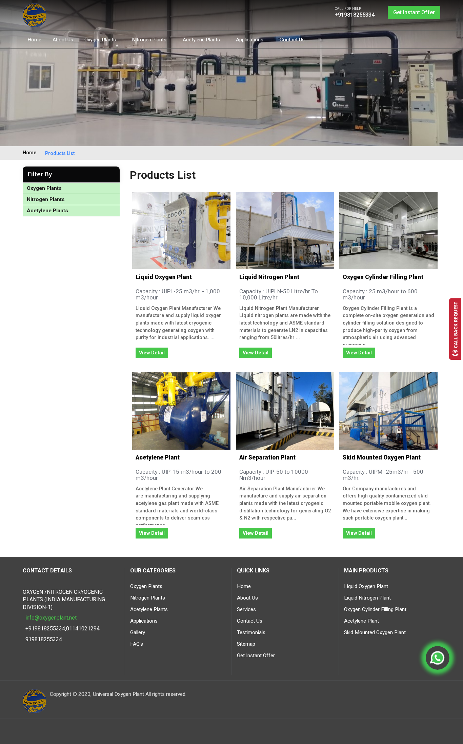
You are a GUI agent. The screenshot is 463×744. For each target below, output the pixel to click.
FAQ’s (136, 644)
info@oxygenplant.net (51, 617)
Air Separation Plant (267, 457)
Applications (250, 40)
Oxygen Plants (100, 40)
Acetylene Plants (202, 40)
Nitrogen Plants (150, 40)
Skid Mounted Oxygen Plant (382, 457)
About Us (63, 40)
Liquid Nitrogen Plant (269, 277)
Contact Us (292, 40)
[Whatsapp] (437, 658)
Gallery (137, 632)
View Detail (152, 353)
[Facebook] (386, 39)
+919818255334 (355, 15)
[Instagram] (410, 39)
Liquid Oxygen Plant (164, 277)
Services (246, 609)
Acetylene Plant (158, 457)
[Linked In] (422, 39)
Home (34, 40)
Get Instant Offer (414, 12)
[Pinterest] (434, 39)
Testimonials (251, 632)
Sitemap (246, 644)
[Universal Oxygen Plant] (34, 15)
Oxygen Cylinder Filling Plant (383, 277)
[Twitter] (398, 39)
